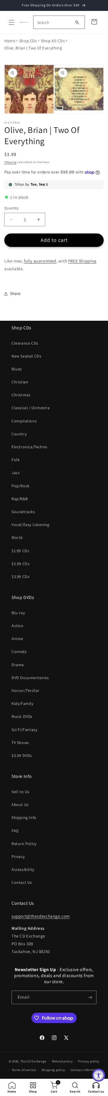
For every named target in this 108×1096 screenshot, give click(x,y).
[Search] (77, 22)
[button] (11, 22)
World (17, 537)
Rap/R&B (20, 498)
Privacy (18, 856)
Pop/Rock (21, 485)
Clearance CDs (25, 343)
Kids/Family (22, 703)
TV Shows (20, 742)
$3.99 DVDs (22, 755)
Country (19, 433)
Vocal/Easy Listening (31, 524)
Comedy (19, 651)
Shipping (10, 162)
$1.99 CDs (20, 550)
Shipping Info (24, 817)
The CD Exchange (33, 1061)
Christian (20, 381)
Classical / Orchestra (31, 407)
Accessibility (23, 869)
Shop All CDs (53, 40)
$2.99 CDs (20, 563)
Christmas (21, 394)
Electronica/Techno (30, 446)
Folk (16, 459)
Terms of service (24, 1070)
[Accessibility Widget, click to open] (98, 1075)
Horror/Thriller (25, 690)
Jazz (16, 472)
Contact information (86, 1070)
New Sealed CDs (26, 356)
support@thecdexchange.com (41, 916)
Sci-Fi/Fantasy (24, 729)
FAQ (15, 830)
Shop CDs (28, 40)
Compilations (24, 421)
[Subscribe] (90, 997)
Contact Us (22, 882)
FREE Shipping (82, 261)
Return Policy (24, 843)
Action (18, 625)
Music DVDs (22, 716)
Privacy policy (88, 1061)
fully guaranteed (40, 261)
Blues (17, 369)
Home (9, 40)
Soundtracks (23, 511)
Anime (17, 638)
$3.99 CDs (20, 576)
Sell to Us (20, 791)
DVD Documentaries (30, 677)
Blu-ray (18, 612)
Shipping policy (53, 1070)
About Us (20, 804)
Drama (18, 664)
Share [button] (15, 293)
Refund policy (62, 1061)
